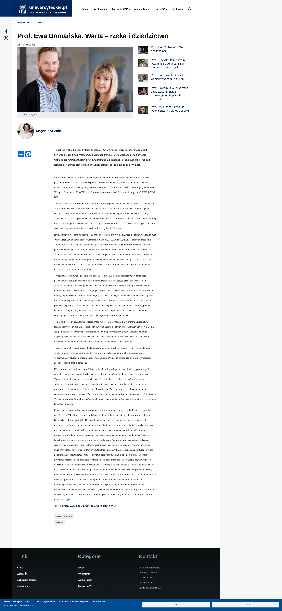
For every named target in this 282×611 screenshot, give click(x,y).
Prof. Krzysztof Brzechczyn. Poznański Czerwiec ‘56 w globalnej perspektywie (168, 63)
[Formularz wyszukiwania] (189, 9)
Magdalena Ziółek (50, 131)
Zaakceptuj (245, 605)
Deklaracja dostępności (28, 579)
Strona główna (24, 22)
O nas (20, 567)
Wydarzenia (84, 573)
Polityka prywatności (11, 605)
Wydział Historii (64, 516)
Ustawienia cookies (27, 605)
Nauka (41, 22)
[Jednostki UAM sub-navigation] (131, 9)
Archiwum (22, 585)
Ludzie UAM (84, 585)
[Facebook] (6, 31)
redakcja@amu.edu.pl (150, 587)
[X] (6, 38)
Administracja (85, 579)
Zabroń (176, 605)
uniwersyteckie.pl (48, 7)
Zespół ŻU (22, 573)
